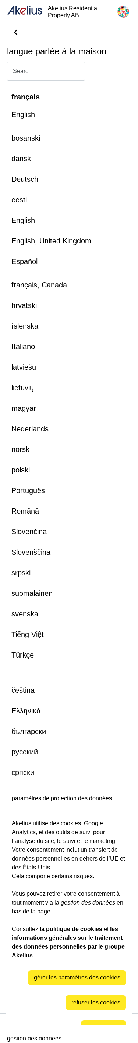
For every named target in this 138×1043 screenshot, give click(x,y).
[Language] (123, 12)
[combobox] (46, 71)
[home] (24, 11)
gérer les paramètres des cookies (77, 977)
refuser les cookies (95, 1002)
